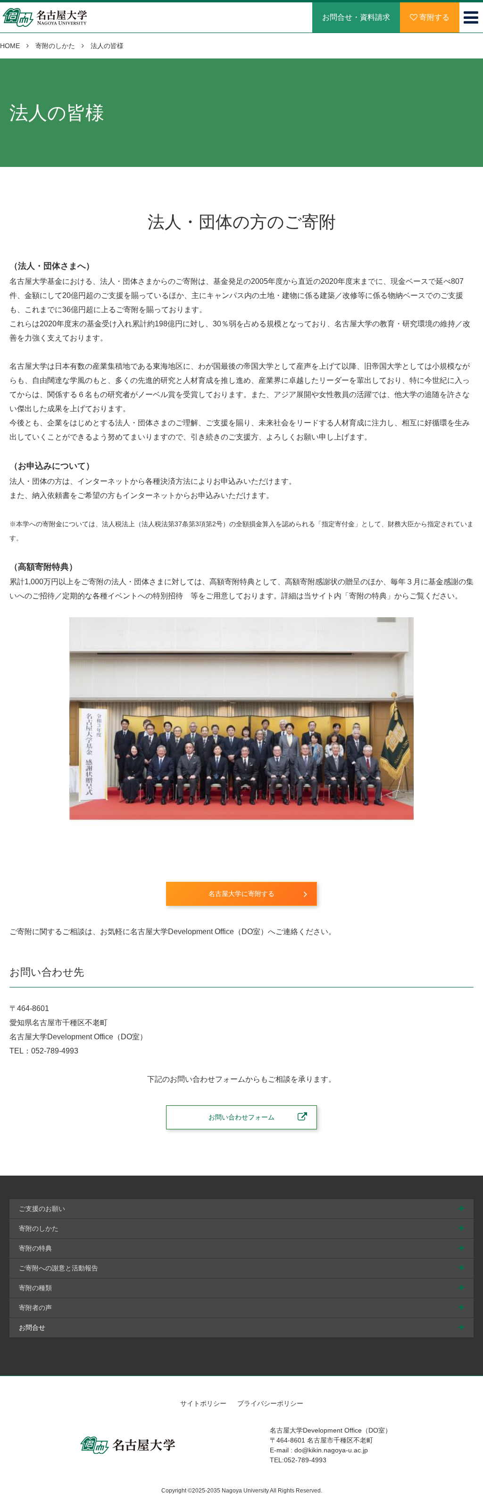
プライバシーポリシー (270, 1403)
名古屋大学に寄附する (241, 893)
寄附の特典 (35, 1248)
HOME (10, 46)
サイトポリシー (203, 1403)
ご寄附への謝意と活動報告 (58, 1268)
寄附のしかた (55, 46)
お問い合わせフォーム (241, 1117)
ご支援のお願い (42, 1208)
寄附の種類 (35, 1288)
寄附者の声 (35, 1307)
